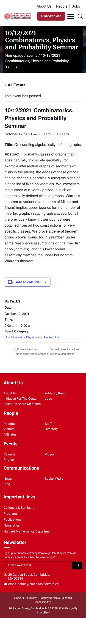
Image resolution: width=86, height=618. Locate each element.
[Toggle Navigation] (70, 16)
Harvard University (25, 597)
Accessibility (43, 602)
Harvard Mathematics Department (28, 531)
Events (32, 55)
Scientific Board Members (22, 404)
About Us (44, 6)
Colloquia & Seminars (19, 508)
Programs (11, 514)
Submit (77, 565)
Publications (12, 520)
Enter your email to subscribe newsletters (29, 557)
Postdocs (10, 424)
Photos (9, 460)
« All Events (15, 84)
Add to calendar (28, 282)
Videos (50, 454)
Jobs (76, 6)
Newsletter (11, 525)
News (8, 479)
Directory (51, 429)
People (61, 6)
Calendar (10, 454)
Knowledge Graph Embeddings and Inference (30, 351)
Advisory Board (56, 393)
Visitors (9, 429)
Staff (48, 424)
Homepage (14, 55)
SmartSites (43, 612)
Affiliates (10, 434)
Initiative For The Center (21, 399)
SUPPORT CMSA (51, 16)
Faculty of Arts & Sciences (56, 597)
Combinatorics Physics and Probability (32, 337)
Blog (7, 484)
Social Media (54, 479)
